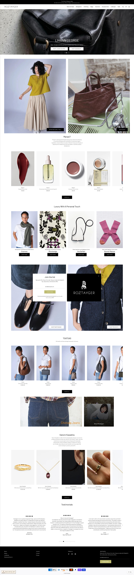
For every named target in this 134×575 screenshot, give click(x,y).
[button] (13, 171)
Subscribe (105, 561)
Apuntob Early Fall (55, 129)
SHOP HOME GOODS (77, 48)
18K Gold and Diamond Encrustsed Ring (22, 487)
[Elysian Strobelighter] (98, 168)
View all (67, 197)
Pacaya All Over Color (22, 189)
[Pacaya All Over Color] (22, 168)
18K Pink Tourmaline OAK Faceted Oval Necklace (48, 487)
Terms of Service (49, 297)
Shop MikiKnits (113, 327)
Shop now (24, 254)
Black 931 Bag (48, 383)
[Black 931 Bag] (48, 363)
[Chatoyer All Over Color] (73, 168)
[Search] (123, 6)
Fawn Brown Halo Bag (22, 383)
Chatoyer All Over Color (73, 189)
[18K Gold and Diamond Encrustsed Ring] (22, 467)
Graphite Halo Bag (98, 383)
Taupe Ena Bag (73, 383)
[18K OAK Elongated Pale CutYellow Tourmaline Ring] (98, 467)
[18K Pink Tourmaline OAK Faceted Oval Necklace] (48, 467)
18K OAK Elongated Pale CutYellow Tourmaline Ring (98, 487)
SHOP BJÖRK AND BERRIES (58, 48)
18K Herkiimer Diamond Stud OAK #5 (73, 487)
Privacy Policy (58, 296)
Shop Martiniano (56, 327)
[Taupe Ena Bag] (73, 363)
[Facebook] (68, 554)
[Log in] (126, 6)
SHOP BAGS (122, 129)
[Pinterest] (75, 554)
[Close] (98, 275)
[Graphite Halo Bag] (98, 363)
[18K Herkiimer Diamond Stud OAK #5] (73, 467)
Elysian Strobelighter (98, 189)
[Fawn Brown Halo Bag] (22, 363)
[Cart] (129, 6)
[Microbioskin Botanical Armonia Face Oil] (48, 168)
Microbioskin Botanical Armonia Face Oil (48, 189)
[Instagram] (72, 554)
